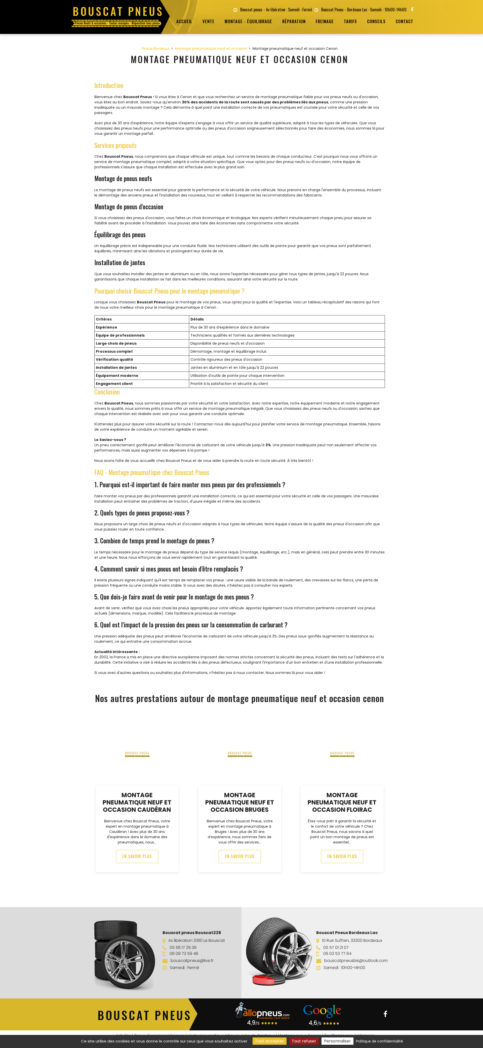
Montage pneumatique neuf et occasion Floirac (342, 802)
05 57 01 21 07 (335, 947)
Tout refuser (304, 1041)
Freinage (325, 21)
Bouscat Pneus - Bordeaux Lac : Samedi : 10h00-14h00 (363, 10)
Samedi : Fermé (184, 968)
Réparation (294, 21)
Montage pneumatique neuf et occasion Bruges (239, 802)
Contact (404, 21)
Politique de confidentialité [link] (379, 1041)
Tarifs (350, 21)
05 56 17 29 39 (182, 947)
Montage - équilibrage (248, 21)
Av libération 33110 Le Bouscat (196, 940)
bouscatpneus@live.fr (192, 960)
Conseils (376, 21)
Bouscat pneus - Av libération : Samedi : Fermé (275, 10)
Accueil (184, 21)
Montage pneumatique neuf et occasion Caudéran (137, 802)
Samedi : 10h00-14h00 (344, 968)
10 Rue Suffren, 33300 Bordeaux (351, 940)
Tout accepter (269, 1041)
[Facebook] (412, 9)
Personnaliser (337, 1041)
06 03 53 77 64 (336, 953)
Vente (209, 21)
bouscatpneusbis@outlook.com (355, 960)
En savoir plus (137, 856)
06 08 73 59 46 (183, 953)
